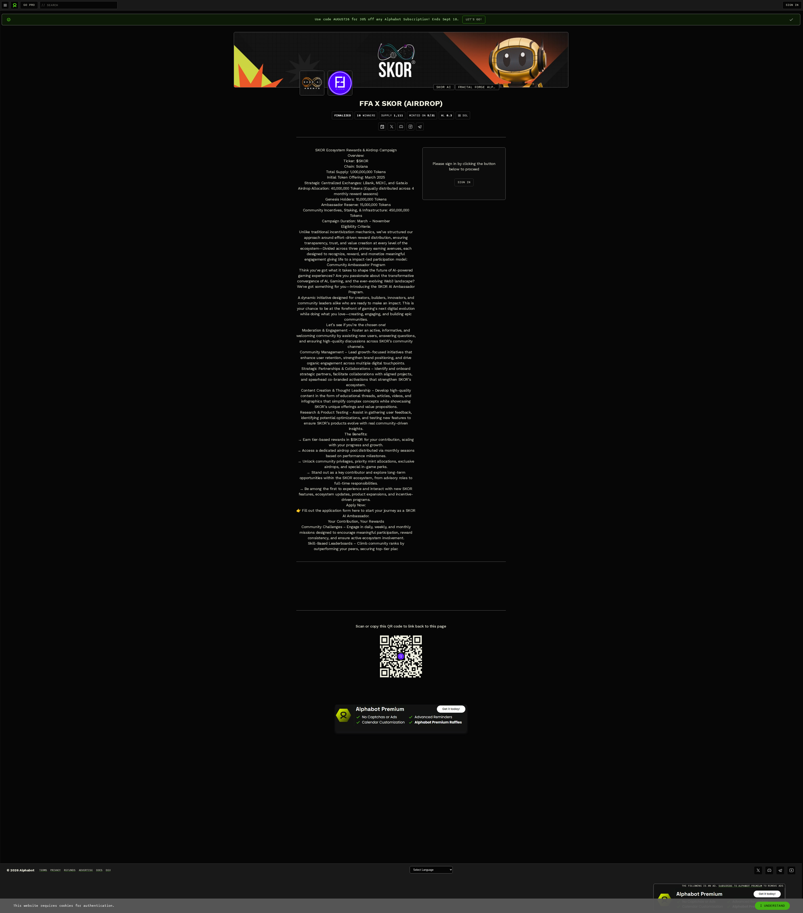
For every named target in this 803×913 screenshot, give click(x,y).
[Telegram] (780, 870)
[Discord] (401, 126)
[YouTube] (791, 870)
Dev (108, 870)
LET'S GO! (474, 19)
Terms (43, 870)
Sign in (792, 5)
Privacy (55, 870)
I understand (772, 906)
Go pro (29, 5)
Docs (99, 870)
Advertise (86, 870)
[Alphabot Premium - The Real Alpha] (401, 715)
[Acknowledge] (791, 19)
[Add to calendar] (382, 126)
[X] (391, 126)
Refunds (69, 870)
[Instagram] (410, 126)
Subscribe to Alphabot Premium (740, 885)
